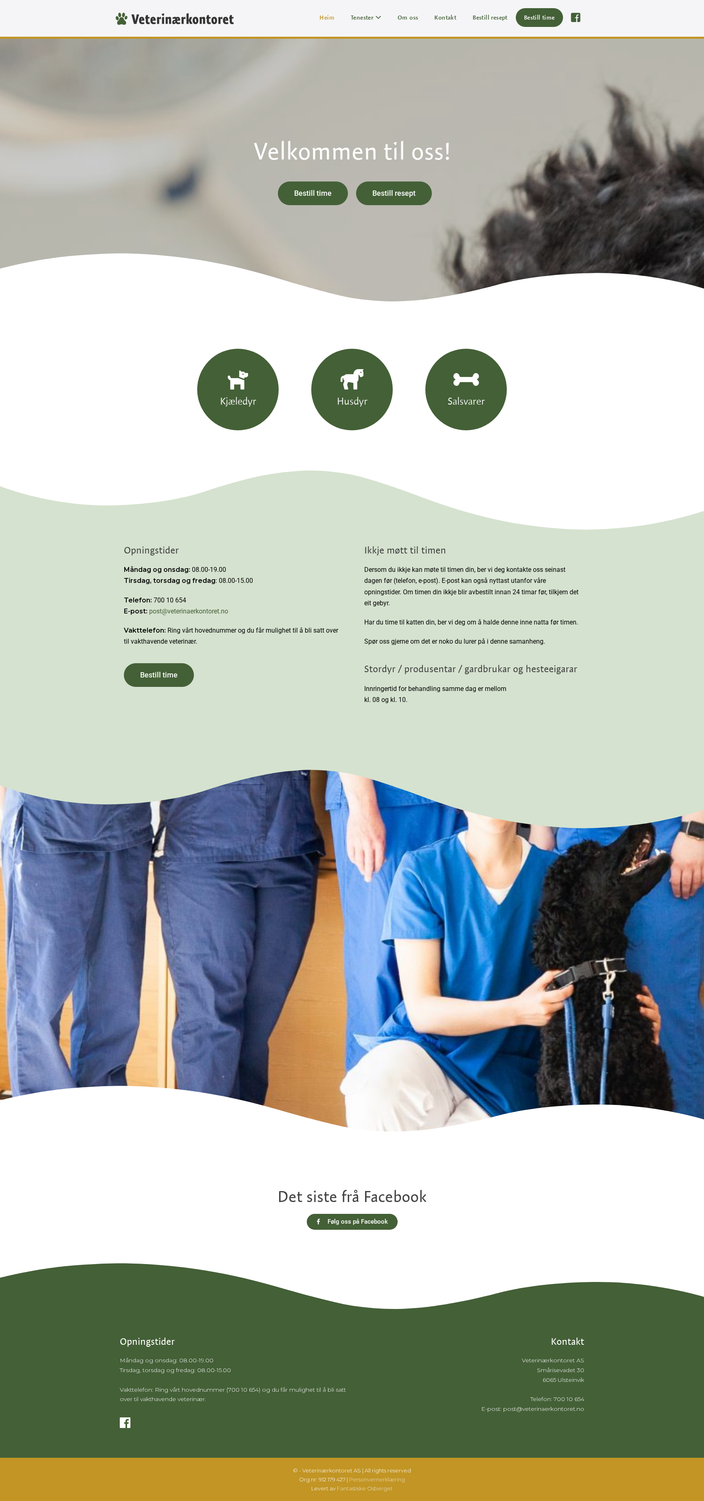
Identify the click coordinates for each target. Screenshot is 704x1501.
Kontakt (445, 17)
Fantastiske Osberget (365, 1488)
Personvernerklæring (377, 1479)
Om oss (408, 17)
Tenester (363, 17)
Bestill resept (490, 17)
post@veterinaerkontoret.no (188, 611)
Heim (326, 17)
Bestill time (539, 17)
